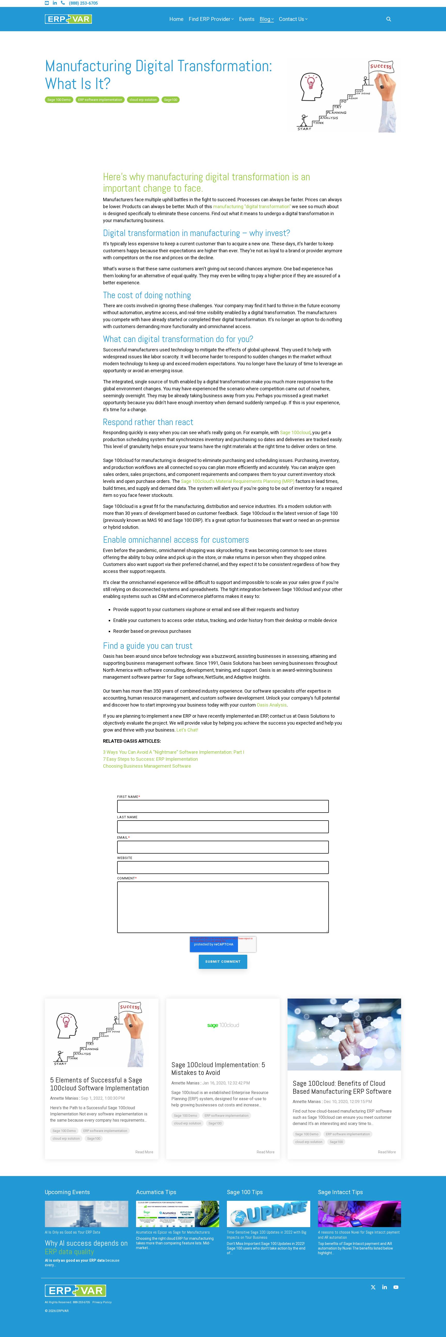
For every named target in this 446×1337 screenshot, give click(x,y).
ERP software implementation (100, 100)
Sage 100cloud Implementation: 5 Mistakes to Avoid (218, 1068)
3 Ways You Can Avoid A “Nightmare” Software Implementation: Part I (173, 752)
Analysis (278, 705)
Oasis (263, 705)
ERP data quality (69, 1252)
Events (246, 19)
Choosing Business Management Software (147, 766)
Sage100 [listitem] (93, 1138)
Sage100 (170, 100)
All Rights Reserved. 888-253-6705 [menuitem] (67, 1302)
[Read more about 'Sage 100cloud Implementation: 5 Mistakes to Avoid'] (223, 1025)
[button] (373, 1288)
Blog (265, 19)
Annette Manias (64, 1098)
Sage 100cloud (295, 432)
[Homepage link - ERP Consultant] (75, 1294)
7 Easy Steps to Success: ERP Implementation (150, 759)
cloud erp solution (143, 100)
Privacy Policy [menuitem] (102, 1302)
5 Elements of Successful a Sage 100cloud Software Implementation (99, 1083)
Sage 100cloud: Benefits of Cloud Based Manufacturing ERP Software (342, 1087)
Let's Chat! (187, 730)
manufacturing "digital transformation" (252, 206)
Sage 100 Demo (59, 100)
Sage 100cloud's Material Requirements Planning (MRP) (237, 481)
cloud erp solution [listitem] (66, 1138)
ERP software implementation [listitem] (105, 1131)
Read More (144, 1152)
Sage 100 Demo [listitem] (64, 1131)
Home (176, 19)
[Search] (388, 19)
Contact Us (291, 19)
